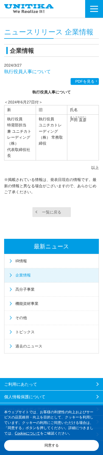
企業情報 (23, 275)
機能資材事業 (26, 303)
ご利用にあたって (20, 384)
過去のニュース (28, 346)
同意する (51, 445)
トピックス (25, 332)
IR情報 (21, 261)
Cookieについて (27, 433)
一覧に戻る (51, 212)
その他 (21, 318)
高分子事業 (25, 289)
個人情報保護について (24, 396)
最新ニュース (51, 246)
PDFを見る (84, 81)
